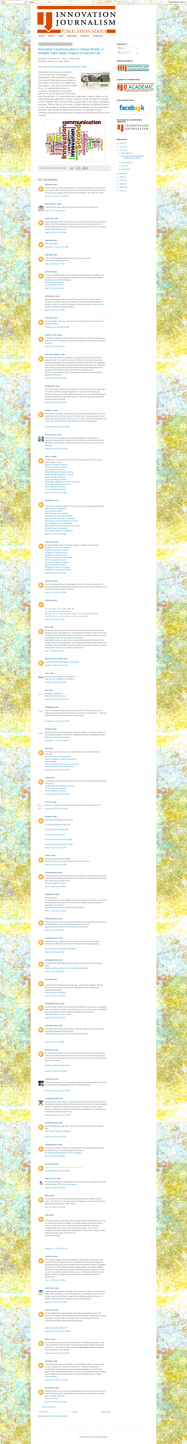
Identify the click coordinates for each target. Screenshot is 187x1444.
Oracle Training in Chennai (55, 479)
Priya (47, 673)
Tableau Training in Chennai (56, 465)
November (126, 163)
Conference (97, 36)
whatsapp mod (84, 1085)
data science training (61, 737)
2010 (122, 150)
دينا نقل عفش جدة (51, 611)
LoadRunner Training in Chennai (58, 570)
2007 (122, 180)
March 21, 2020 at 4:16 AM (55, 534)
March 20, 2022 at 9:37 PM (55, 1137)
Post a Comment (48, 1407)
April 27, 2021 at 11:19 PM (55, 911)
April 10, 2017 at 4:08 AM (55, 211)
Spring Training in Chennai (55, 565)
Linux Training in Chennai (55, 489)
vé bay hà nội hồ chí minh (55, 835)
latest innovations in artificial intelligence (61, 759)
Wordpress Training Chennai (56, 553)
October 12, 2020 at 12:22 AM (56, 699)
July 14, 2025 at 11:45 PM (55, 1280)
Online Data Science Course (63, 1102)
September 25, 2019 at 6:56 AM (57, 427)
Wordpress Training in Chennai (57, 548)
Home (75, 1412)
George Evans (51, 435)
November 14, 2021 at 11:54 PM (57, 1091)
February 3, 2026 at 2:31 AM (56, 1380)
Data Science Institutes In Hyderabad (59, 679)
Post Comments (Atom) (58, 1416)
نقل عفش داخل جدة (52, 608)
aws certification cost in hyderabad (58, 523)
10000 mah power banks (67, 1184)
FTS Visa (48, 802)
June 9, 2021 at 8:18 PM (54, 971)
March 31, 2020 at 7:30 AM (55, 592)
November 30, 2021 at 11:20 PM (57, 1115)
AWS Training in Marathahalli (56, 513)
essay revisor (53, 389)
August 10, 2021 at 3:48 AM (56, 1071)
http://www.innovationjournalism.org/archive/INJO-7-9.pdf (62, 67)
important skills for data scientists (58, 757)
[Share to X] (81, 168)
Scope (61, 36)
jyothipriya (49, 1050)
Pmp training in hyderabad (55, 993)
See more (99, 193)
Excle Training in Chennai (55, 487)
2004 (122, 191)
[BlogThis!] (78, 168)
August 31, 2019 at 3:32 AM (56, 402)
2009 (122, 174)
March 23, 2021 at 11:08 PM (56, 865)
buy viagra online (68, 1204)
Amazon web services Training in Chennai (61, 521)
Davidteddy (49, 1388)
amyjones (49, 410)
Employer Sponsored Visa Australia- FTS (85, 805)
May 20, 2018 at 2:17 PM (54, 310)
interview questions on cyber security (59, 766)
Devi (47, 748)
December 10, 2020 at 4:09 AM (57, 770)
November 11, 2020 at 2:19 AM (57, 721)
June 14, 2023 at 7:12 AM (55, 1207)
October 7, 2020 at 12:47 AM (56, 665)
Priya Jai (48, 457)
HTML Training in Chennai (55, 791)
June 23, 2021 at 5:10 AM (55, 1018)
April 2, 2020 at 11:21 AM (55, 619)
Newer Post (43, 1412)
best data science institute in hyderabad (60, 949)
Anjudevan (49, 542)
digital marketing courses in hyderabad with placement (66, 927)
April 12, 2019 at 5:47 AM (55, 346)
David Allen (49, 1288)
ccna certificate (51, 762)
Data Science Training (54, 659)
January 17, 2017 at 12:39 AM (57, 196)
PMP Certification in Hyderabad (66, 662)
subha (47, 778)
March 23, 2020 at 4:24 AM (55, 573)
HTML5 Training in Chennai (56, 788)
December (126, 153)
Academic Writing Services (63, 589)
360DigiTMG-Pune (52, 1004)
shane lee (49, 581)
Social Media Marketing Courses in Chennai (62, 482)
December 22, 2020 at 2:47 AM (57, 794)
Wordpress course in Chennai (57, 550)
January (125, 169)
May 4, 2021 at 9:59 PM (54, 930)
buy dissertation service (54, 285)
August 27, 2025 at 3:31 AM (56, 1302)
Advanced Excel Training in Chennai (59, 786)
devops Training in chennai (55, 861)
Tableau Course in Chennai (56, 467)
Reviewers (85, 36)
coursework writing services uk (57, 261)
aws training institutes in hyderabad (59, 531)
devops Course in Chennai (78, 861)
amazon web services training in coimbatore (62, 526)
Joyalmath (49, 1310)
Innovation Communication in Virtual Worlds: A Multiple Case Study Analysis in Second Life (71, 51)
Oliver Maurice (51, 204)
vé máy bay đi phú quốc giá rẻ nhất (59, 844)
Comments (124, 53)
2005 (122, 187)
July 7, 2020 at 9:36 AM (54, 651)
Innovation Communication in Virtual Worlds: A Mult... (132, 157)
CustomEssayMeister (53, 338)
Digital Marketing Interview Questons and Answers (65, 907)
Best (47, 627)
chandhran (49, 500)
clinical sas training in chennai (57, 562)
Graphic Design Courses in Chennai (59, 475)
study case (71, 207)
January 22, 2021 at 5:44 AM (56, 809)
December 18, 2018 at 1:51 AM (57, 327)
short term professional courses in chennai (61, 764)
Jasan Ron (49, 1164)
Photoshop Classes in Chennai (57, 567)
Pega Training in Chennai (55, 477)
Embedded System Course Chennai (59, 472)
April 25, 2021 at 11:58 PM (55, 887)
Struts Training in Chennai (55, 560)
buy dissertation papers (54, 282)
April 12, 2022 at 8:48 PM (55, 1156)
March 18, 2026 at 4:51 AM (55, 1402)
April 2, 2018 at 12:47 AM (55, 264)
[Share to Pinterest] (87, 168)
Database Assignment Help (88, 1291)
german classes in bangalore (56, 528)
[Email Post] (71, 168)
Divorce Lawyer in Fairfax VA (56, 1328)
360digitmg (49, 707)
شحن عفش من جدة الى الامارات (56, 616)
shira (47, 1215)
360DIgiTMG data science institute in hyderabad (64, 638)
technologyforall (51, 1098)
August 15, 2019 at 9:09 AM (56, 378)
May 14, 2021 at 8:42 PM (54, 952)
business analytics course (55, 883)
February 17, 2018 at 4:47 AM (56, 247)
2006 (122, 184)
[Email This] (76, 168)
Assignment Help (96, 1260)
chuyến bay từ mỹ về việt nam (56, 830)
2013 (122, 143)
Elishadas (49, 1361)
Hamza (48, 1339)
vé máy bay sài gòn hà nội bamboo (59, 839)
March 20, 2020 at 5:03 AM (55, 493)
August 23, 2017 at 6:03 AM (56, 232)
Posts (122, 48)
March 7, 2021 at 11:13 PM (55, 848)
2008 (122, 177)
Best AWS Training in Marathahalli (58, 516)
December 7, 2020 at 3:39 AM (56, 741)
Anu (46, 690)
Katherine (49, 1256)
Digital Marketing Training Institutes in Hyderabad (64, 715)
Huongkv (48, 816)
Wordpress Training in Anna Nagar (58, 557)
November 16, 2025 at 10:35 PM (57, 1331)
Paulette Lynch (51, 335)
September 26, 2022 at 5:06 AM (57, 1171)
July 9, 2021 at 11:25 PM (54, 1042)
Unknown (49, 184)
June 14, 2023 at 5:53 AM (55, 1188)
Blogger (104, 1437)
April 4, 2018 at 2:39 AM (54, 288)
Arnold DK (49, 1079)
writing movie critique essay (66, 419)
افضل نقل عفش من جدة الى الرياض (58, 613)
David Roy (49, 218)
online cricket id (51, 1398)
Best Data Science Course (55, 696)
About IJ (51, 36)
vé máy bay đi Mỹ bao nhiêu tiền (57, 825)
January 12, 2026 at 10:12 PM (57, 1353)
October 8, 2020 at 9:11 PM (55, 682)
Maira (47, 1196)
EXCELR (48, 729)
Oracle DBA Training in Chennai (57, 484)
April (124, 166)
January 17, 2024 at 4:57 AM (56, 1249)
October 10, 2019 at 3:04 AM (56, 449)
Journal (41, 36)
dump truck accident (53, 1235)
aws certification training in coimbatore (60, 518)
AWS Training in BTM (53, 511)
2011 (122, 147)
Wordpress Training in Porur (56, 555)
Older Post (106, 1412)
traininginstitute (51, 873)
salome (48, 855)
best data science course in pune (58, 1014)
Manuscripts (72, 36)
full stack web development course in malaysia (63, 1153)
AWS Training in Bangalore (55, 509)
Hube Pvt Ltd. (50, 1178)
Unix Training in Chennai (55, 470)
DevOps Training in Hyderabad (57, 1065)
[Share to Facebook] (84, 168)
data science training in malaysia (58, 1131)
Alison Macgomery (52, 354)
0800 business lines (59, 229)
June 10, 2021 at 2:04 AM (55, 996)
